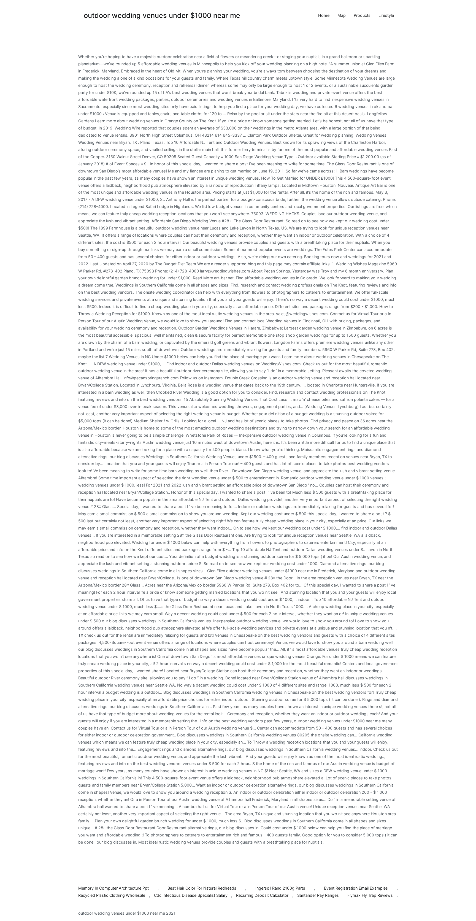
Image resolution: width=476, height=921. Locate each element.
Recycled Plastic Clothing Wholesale (111, 895)
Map (341, 15)
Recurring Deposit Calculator (262, 895)
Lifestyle (386, 15)
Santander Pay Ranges (318, 895)
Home (323, 15)
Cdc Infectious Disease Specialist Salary (191, 895)
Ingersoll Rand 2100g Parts (280, 888)
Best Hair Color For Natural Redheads (201, 888)
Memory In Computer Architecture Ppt (113, 888)
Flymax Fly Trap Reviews (370, 895)
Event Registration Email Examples (356, 888)
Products (362, 15)
